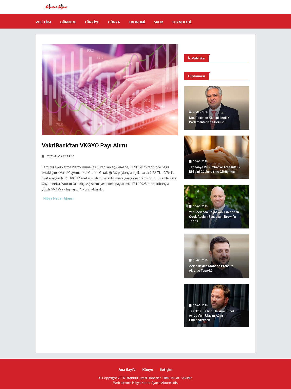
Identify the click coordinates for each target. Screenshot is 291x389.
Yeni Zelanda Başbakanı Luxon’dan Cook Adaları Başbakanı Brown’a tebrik (214, 216)
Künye (147, 369)
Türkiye (91, 22)
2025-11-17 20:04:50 (60, 156)
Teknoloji (181, 22)
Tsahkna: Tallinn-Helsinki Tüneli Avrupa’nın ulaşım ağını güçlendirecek (212, 315)
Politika (43, 22)
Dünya (114, 22)
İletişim (166, 369)
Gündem (68, 22)
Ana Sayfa (127, 369)
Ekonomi (137, 22)
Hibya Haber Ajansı (146, 382)
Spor (158, 22)
